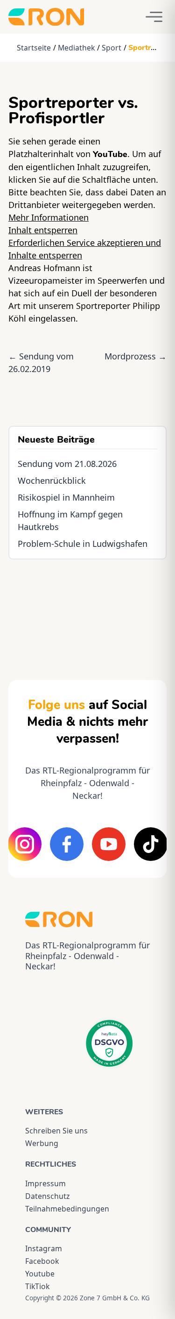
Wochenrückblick (52, 480)
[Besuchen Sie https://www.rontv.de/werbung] (87, 611)
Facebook (42, 1261)
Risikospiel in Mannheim (66, 497)
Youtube (40, 1274)
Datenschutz (47, 1196)
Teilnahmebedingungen (67, 1209)
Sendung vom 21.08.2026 (67, 463)
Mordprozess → (136, 356)
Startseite (34, 48)
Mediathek (76, 48)
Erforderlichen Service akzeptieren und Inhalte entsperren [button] (84, 249)
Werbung (41, 1143)
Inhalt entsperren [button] (42, 230)
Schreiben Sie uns (56, 1130)
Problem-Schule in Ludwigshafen (82, 543)
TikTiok (37, 1286)
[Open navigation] (154, 16)
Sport (111, 48)
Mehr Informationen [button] (48, 217)
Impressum (45, 1183)
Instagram (43, 1248)
